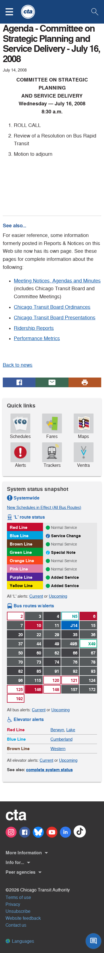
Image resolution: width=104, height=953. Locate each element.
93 (93, 671)
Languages (22, 941)
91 (57, 671)
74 (57, 662)
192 (19, 698)
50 (20, 653)
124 (92, 680)
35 (75, 634)
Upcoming (58, 596)
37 (20, 643)
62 (57, 653)
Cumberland (61, 739)
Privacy (13, 904)
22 (39, 634)
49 (57, 643)
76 (75, 662)
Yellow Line (21, 585)
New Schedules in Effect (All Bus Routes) (44, 507)
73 (39, 662)
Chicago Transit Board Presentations (54, 317)
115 (37, 680)
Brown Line (21, 544)
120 (55, 680)
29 (57, 634)
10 (39, 625)
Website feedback (23, 918)
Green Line (21, 552)
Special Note (63, 552)
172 (92, 689)
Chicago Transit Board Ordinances (52, 307)
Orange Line (22, 560)
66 (75, 653)
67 (93, 653)
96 (20, 680)
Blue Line (19, 535)
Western (57, 748)
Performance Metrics (37, 338)
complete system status (49, 769)
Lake (70, 729)
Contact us (16, 925)
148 (55, 689)
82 (20, 671)
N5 (74, 616)
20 (20, 634)
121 (74, 680)
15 (93, 625)
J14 (73, 625)
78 (93, 662)
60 (39, 653)
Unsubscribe (18, 911)
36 (93, 634)
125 (19, 689)
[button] (13, 12)
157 (74, 689)
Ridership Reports (34, 328)
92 (75, 671)
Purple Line (21, 577)
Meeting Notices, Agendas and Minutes (57, 281)
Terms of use (18, 897)
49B (73, 643)
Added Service (65, 577)
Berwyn (57, 729)
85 (39, 671)
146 (37, 689)
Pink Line (19, 569)
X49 (91, 643)
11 (57, 625)
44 (39, 643)
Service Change (66, 536)
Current (36, 596)
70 (20, 662)
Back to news (17, 365)
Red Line (18, 527)
